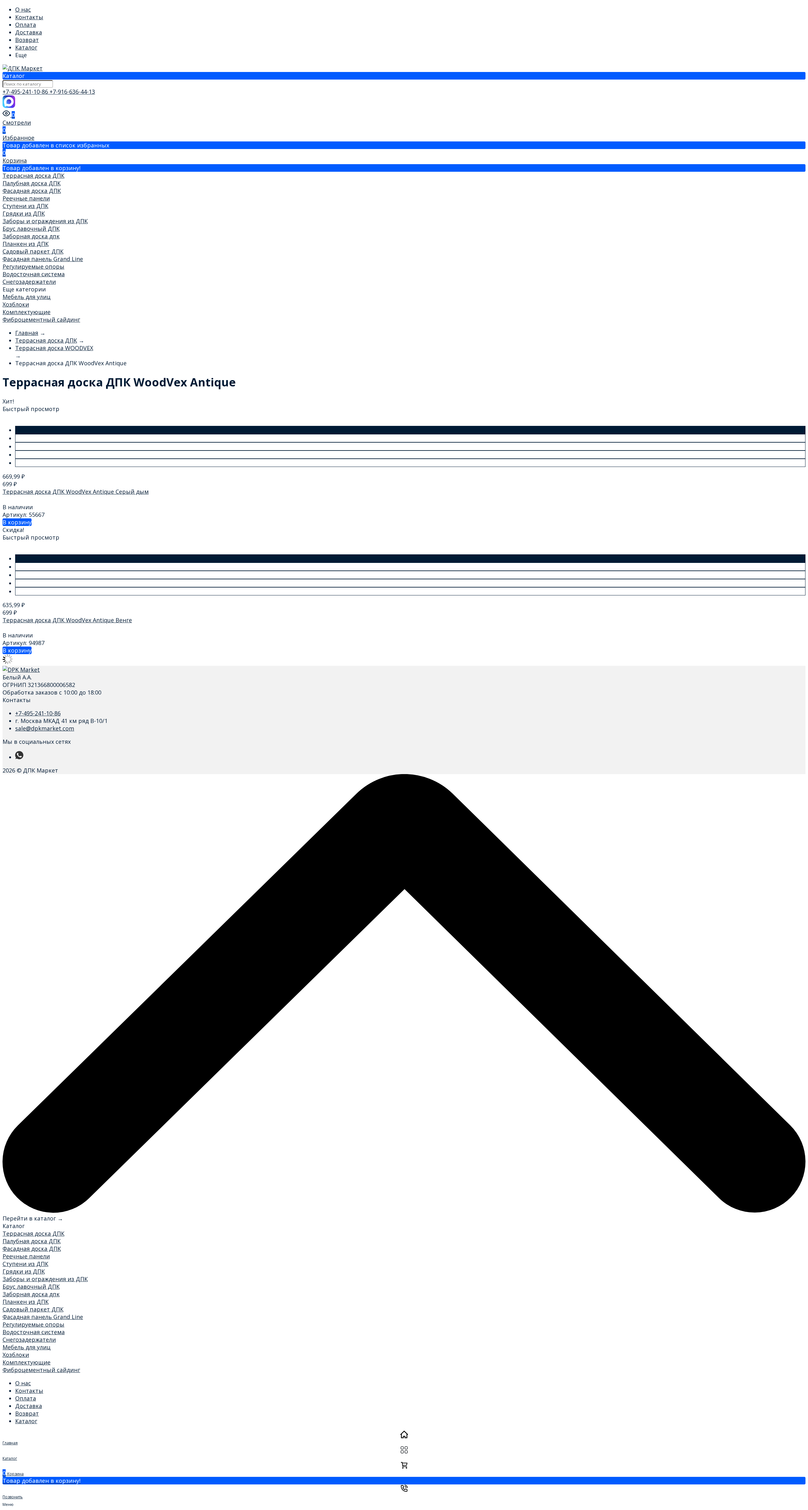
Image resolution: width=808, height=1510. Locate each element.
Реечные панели (26, 198)
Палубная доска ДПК (32, 183)
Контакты (29, 17)
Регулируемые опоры (33, 266)
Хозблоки (16, 304)
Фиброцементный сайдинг (41, 319)
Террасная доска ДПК (33, 175)
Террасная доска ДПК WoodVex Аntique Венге (67, 620)
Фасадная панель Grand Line (43, 259)
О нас (23, 9)
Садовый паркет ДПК (33, 251)
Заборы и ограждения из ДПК (45, 221)
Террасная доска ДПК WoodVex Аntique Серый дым (76, 491)
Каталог (26, 47)
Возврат (27, 40)
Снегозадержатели (29, 281)
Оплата (25, 24)
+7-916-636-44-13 (72, 91)
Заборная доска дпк (31, 236)
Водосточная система (34, 274)
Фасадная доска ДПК (32, 190)
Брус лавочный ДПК (31, 228)
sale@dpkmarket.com (44, 728)
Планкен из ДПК (26, 244)
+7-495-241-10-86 (26, 91)
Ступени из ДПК (25, 206)
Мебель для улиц (26, 297)
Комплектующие (26, 312)
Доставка (28, 32)
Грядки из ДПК (24, 213)
